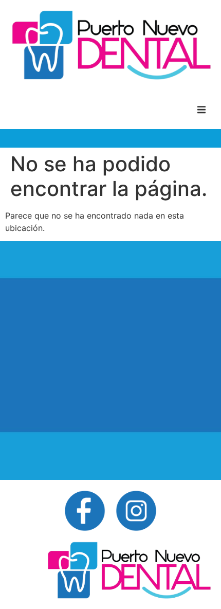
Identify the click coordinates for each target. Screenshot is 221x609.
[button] (201, 109)
